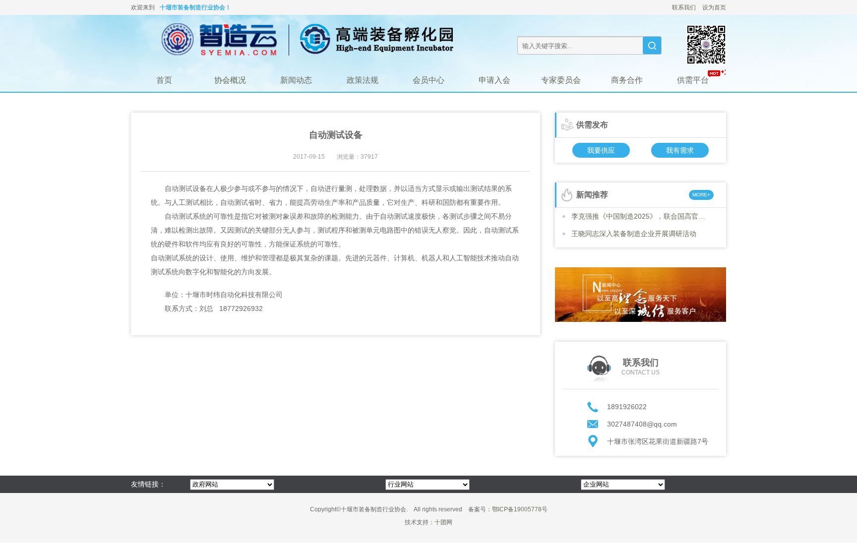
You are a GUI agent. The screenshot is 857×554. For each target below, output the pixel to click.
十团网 (443, 522)
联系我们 (684, 7)
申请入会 (494, 80)
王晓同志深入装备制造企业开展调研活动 (633, 234)
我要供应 (601, 150)
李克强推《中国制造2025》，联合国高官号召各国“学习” (640, 216)
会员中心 (428, 80)
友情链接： (148, 484)
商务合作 (627, 80)
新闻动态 (296, 80)
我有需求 (680, 150)
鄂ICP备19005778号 (520, 509)
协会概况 (230, 80)
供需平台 (693, 80)
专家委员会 (561, 80)
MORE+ (701, 194)
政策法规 (362, 80)
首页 (164, 80)
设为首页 (714, 7)
